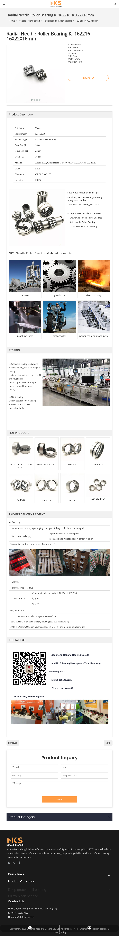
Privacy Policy (59, 932)
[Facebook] (9, 863)
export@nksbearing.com (22, 917)
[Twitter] (14, 863)
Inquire (86, 77)
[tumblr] (19, 863)
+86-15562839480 (19, 912)
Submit (59, 799)
